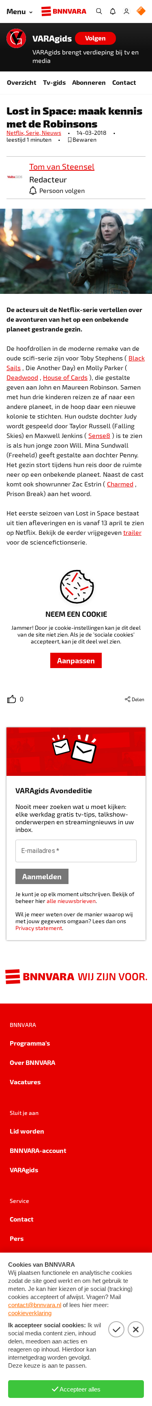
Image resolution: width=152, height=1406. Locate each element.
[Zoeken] (99, 11)
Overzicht (21, 82)
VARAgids (52, 38)
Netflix (16, 132)
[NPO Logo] (141, 11)
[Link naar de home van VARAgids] (16, 38)
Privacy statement (38, 927)
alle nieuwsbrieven (71, 900)
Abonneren (89, 82)
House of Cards (65, 377)
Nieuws (51, 132)
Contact (124, 82)
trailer (132, 532)
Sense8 (99, 435)
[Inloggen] (126, 11)
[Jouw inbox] (112, 11)
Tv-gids (54, 82)
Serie (34, 132)
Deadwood (22, 377)
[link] (14, 177)
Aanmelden (42, 876)
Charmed (120, 484)
